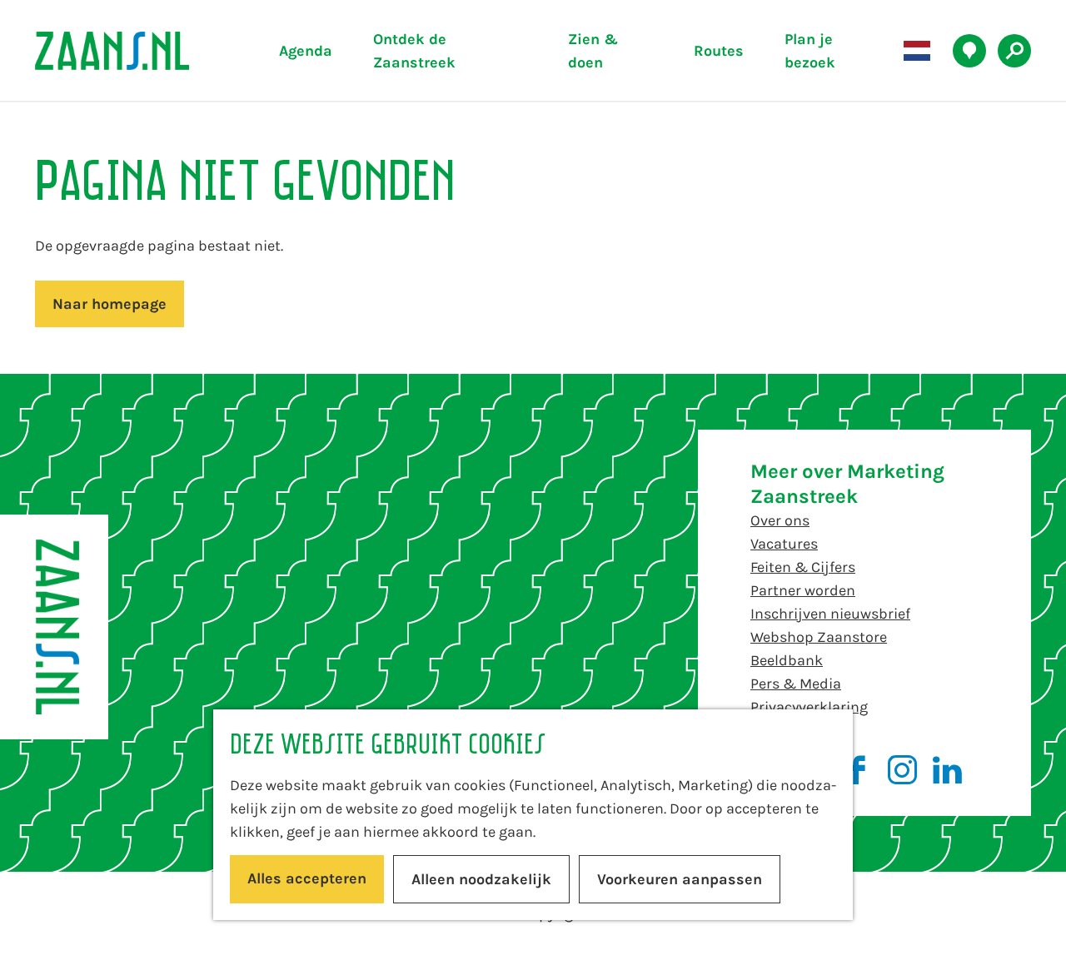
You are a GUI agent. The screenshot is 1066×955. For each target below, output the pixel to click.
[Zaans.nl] (54, 627)
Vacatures (784, 544)
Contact (777, 730)
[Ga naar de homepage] (148, 51)
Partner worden (802, 590)
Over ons (779, 520)
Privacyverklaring (809, 707)
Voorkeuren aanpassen (679, 879)
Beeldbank (786, 660)
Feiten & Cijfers (802, 567)
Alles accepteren (306, 878)
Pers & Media (795, 683)
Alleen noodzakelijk (481, 879)
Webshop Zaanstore (818, 637)
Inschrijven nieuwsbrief (830, 613)
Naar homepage (109, 304)
